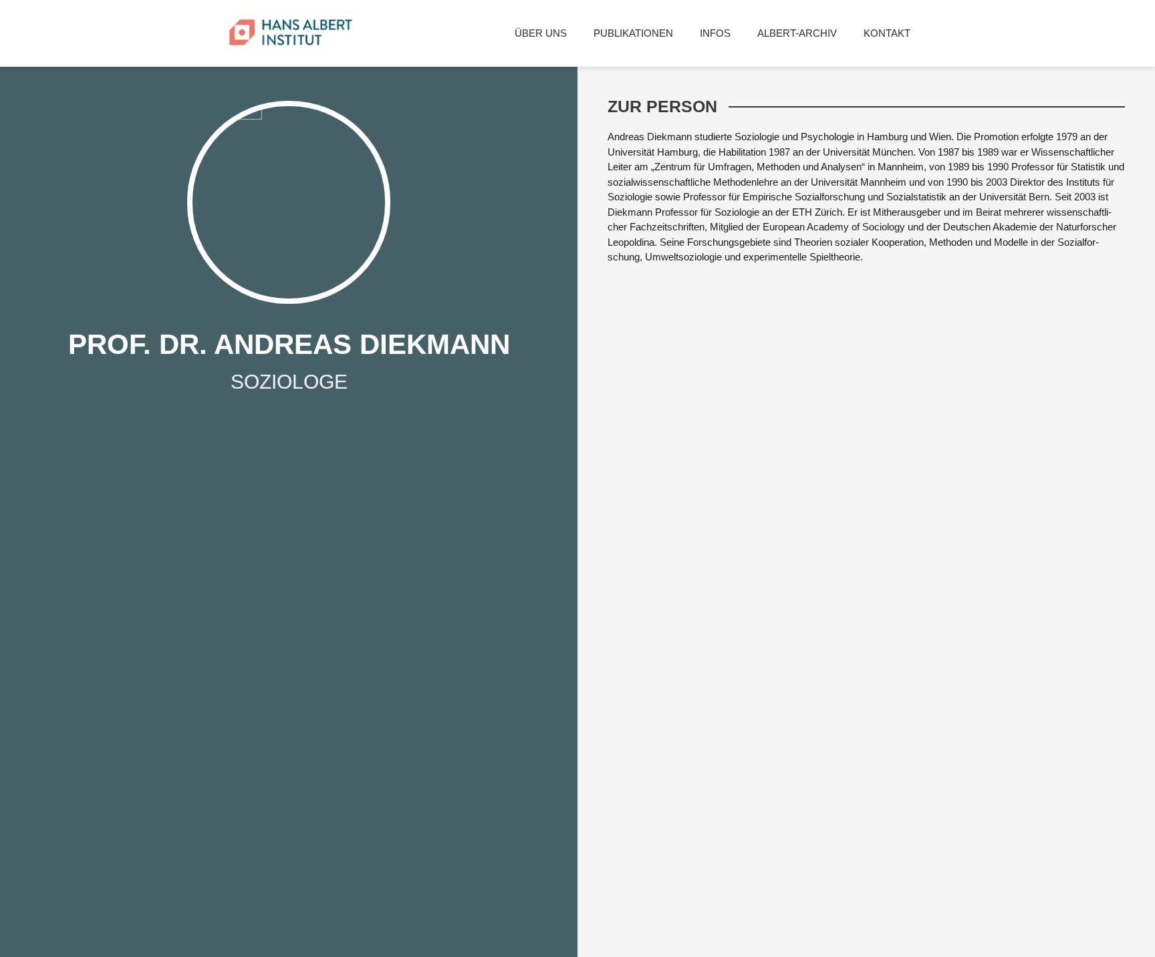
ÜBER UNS (541, 33)
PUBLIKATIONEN (633, 33)
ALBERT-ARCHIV (797, 33)
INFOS (715, 33)
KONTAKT (887, 33)
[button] (945, 33)
